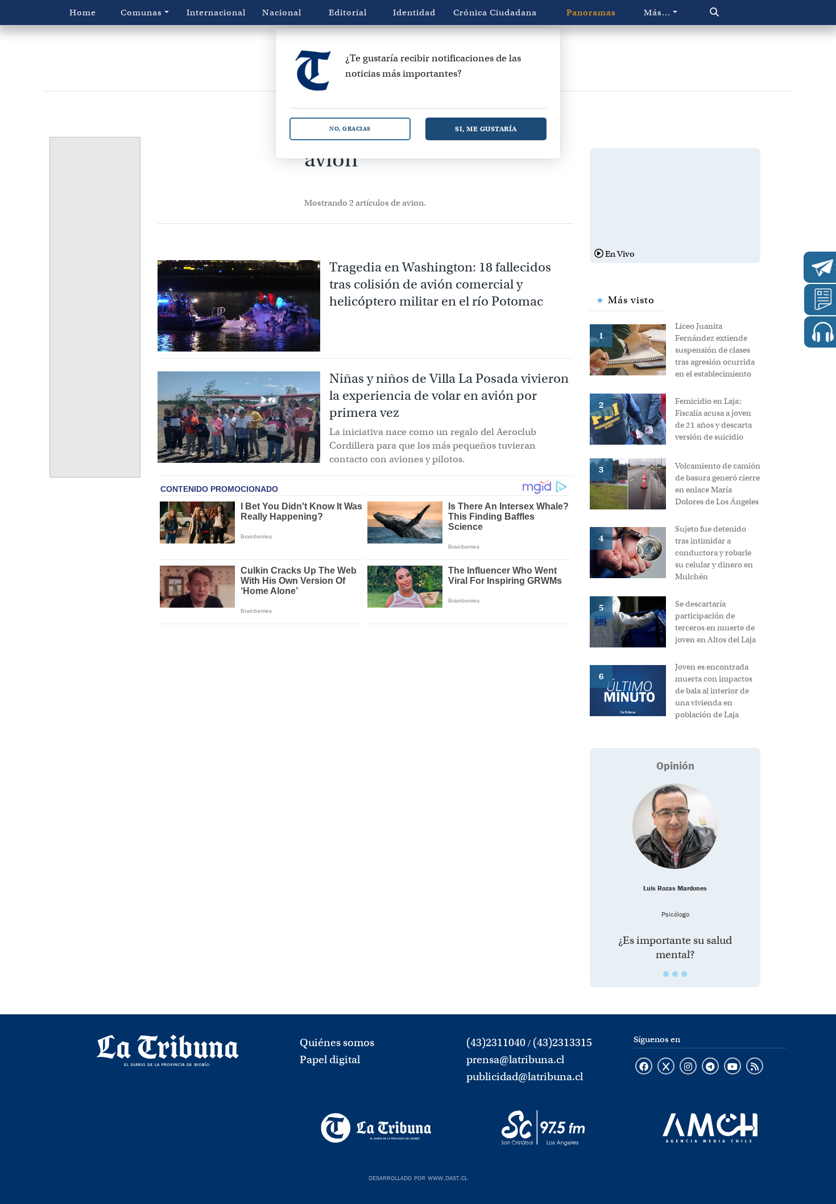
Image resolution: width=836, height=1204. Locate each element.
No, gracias (350, 128)
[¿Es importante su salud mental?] (675, 826)
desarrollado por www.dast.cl (418, 1176)
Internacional (216, 12)
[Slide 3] (684, 974)
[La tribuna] (168, 1054)
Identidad (414, 12)
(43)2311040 (495, 1042)
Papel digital (330, 1059)
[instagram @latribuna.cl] (688, 1067)
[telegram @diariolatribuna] (710, 1067)
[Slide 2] (675, 974)
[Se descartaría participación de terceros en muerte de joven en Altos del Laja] (632, 621)
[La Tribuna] (376, 1128)
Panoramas (591, 12)
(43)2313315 (562, 1042)
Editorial (348, 12)
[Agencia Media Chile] (710, 1128)
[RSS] (754, 1067)
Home (82, 12)
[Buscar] (738, 12)
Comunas (141, 12)
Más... (657, 12)
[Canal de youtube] (732, 1067)
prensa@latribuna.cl (515, 1059)
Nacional (281, 12)
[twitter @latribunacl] (665, 1067)
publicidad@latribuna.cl (524, 1076)
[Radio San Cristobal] (542, 1128)
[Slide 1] (666, 974)
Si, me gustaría (486, 128)
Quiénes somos (337, 1042)
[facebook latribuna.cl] (643, 1067)
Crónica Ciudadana (495, 12)
